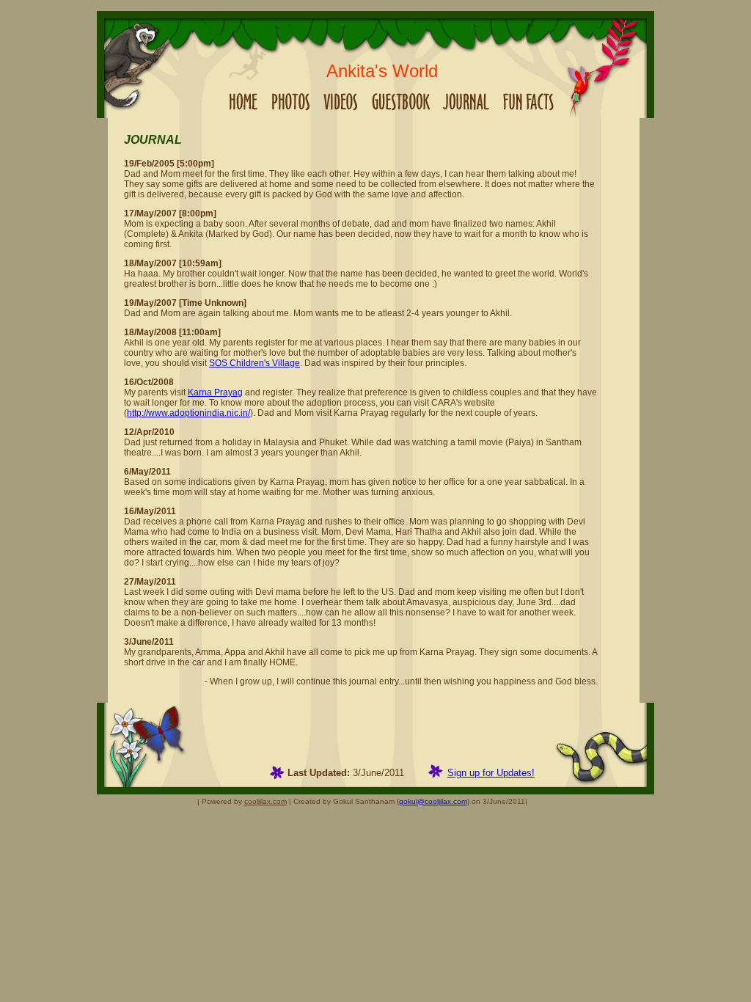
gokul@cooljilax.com (433, 801)
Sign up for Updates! (491, 772)
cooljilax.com (265, 801)
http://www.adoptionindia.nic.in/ (188, 413)
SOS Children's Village (254, 363)
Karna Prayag (215, 392)
